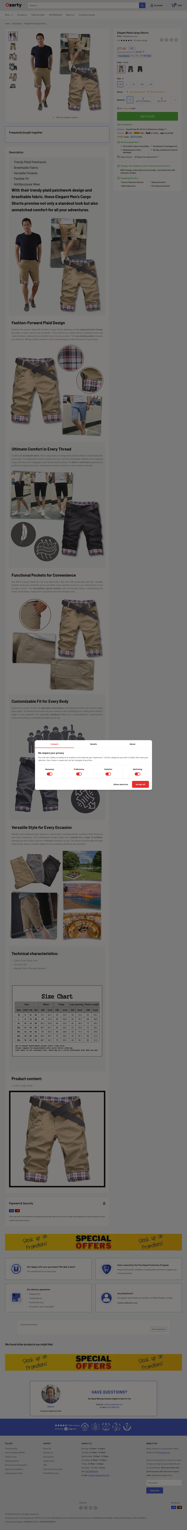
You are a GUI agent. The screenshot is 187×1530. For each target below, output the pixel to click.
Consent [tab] (54, 744)
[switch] (49, 774)
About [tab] (132, 744)
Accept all (140, 784)
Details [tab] (93, 744)
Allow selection (120, 784)
